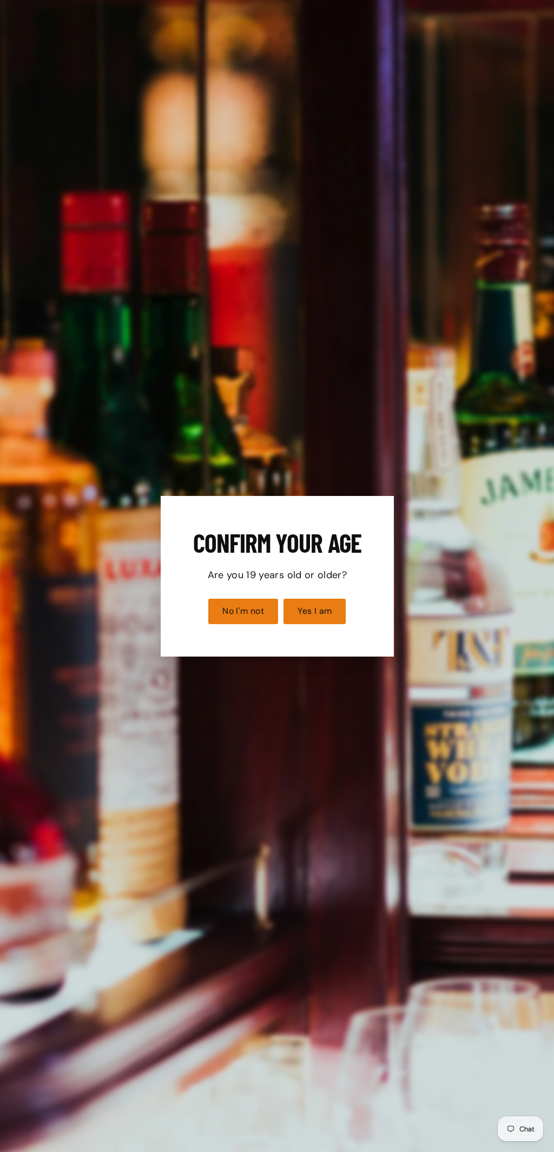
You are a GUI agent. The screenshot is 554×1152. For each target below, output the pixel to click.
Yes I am (315, 611)
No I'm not (243, 611)
